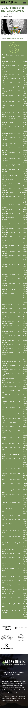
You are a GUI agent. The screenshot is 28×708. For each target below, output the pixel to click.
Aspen (11, 585)
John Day (12, 494)
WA (19, 82)
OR (19, 217)
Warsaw (11, 564)
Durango (11, 122)
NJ (19, 365)
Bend (10, 304)
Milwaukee (12, 312)
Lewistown (12, 279)
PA (19, 152)
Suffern (11, 483)
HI (18, 443)
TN (19, 224)
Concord (11, 549)
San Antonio (12, 418)
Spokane (11, 509)
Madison (11, 576)
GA (19, 395)
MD (19, 158)
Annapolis (12, 158)
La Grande (12, 469)
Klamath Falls (13, 232)
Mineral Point (13, 369)
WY (19, 294)
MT (19, 196)
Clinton (11, 95)
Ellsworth (11, 391)
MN (19, 101)
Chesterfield (12, 127)
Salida (11, 593)
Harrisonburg (13, 454)
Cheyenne (12, 340)
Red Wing (12, 101)
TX (19, 374)
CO (19, 122)
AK (19, 213)
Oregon (20, 192)
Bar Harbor (12, 133)
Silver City (12, 458)
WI (19, 312)
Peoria (11, 325)
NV (19, 66)
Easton (11, 184)
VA (19, 169)
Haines (11, 213)
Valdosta (11, 426)
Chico (10, 236)
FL (19, 144)
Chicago (11, 106)
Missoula (11, 228)
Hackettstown (13, 365)
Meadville (12, 283)
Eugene (11, 431)
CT (19, 95)
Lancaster (12, 152)
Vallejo (11, 344)
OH (19, 91)
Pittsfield (11, 568)
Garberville (12, 386)
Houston (11, 374)
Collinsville (12, 336)
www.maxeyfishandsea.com (15, 38)
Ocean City (12, 188)
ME (19, 133)
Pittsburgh (12, 604)
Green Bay (12, 515)
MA (19, 127)
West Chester (13, 610)
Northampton (13, 519)
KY (19, 378)
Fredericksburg (13, 543)
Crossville (12, 224)
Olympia (11, 82)
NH (19, 549)
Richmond (12, 169)
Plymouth (12, 557)
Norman (11, 70)
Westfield (11, 255)
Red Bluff (11, 112)
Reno (10, 209)
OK (19, 70)
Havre (11, 317)
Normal (11, 348)
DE (19, 180)
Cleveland (12, 137)
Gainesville (12, 144)
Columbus (12, 395)
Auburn (11, 581)
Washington (12, 165)
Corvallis (11, 192)
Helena (11, 331)
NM (19, 78)
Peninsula (12, 91)
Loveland (12, 245)
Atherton (11, 353)
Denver (11, 148)
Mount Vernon (13, 241)
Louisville (12, 597)
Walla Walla (12, 530)
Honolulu (11, 443)
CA (19, 61)
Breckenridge (13, 175)
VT (19, 116)
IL (18, 106)
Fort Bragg (12, 61)
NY (19, 483)
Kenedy (11, 414)
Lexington (12, 378)
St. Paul (11, 205)
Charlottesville (13, 479)
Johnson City (13, 536)
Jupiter (11, 524)
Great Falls (12, 196)
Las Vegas (12, 66)
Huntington (12, 503)
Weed (10, 437)
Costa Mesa (12, 422)
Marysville (12, 490)
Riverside (12, 74)
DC (19, 165)
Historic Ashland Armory (25, 220)
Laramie (11, 294)
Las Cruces (12, 78)
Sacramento (12, 264)
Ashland (11, 217)
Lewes (11, 180)
